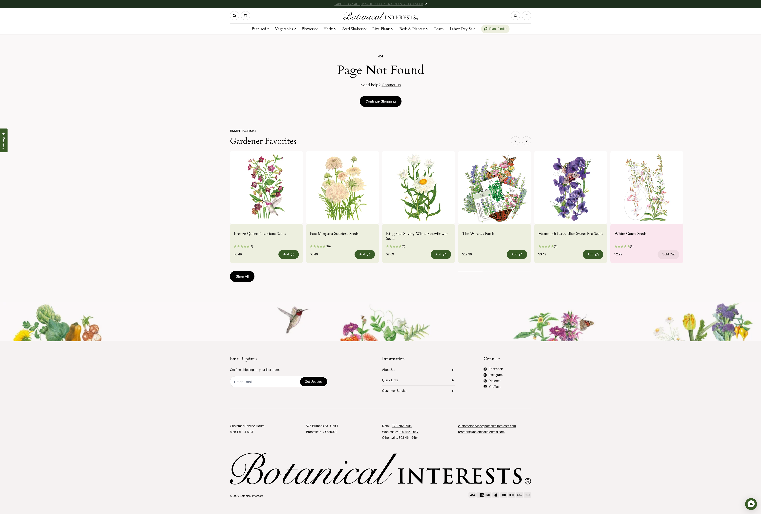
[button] (751, 504)
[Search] (234, 15)
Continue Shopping (380, 101)
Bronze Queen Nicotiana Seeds (260, 233)
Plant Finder (498, 28)
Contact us (391, 85)
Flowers (308, 28)
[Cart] (526, 15)
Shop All (242, 276)
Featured (259, 28)
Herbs (328, 28)
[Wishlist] (245, 15)
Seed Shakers (353, 28)
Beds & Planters (412, 28)
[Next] (526, 140)
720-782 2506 (402, 426)
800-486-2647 (409, 432)
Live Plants (381, 28)
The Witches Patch (478, 233)
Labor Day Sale (462, 28)
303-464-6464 (409, 437)
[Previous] (515, 140)
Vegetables (284, 28)
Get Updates (313, 381)
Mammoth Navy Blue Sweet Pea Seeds (570, 233)
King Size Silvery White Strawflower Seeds (417, 236)
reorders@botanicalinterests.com (481, 432)
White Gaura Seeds (630, 233)
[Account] (515, 15)
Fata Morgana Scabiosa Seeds (334, 233)
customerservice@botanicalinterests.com (487, 426)
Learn (439, 28)
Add (286, 254)
